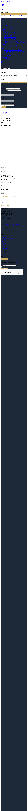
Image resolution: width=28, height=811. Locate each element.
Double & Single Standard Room (13, 40)
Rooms (4, 31)
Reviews (4, 29)
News (5, 27)
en (3, 5)
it (2, 9)
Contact (4, 57)
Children (3, 98)
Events (6, 25)
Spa (3, 48)
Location (6, 58)
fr (2, 8)
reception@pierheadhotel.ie (9, 196)
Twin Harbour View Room (11, 38)
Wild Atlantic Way (9, 55)
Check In (3, 88)
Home (4, 22)
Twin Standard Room (10, 37)
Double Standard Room (11, 32)
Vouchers (5, 47)
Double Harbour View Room (12, 34)
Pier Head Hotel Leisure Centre (13, 50)
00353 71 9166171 (5, 1)
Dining (4, 44)
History (6, 24)
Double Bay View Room (11, 35)
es (2, 7)
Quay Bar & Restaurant (9, 28)
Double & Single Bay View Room (13, 41)
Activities (5, 54)
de (3, 4)
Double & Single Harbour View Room (15, 42)
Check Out (4, 90)
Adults (3, 92)
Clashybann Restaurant (11, 45)
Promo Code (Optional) (7, 103)
